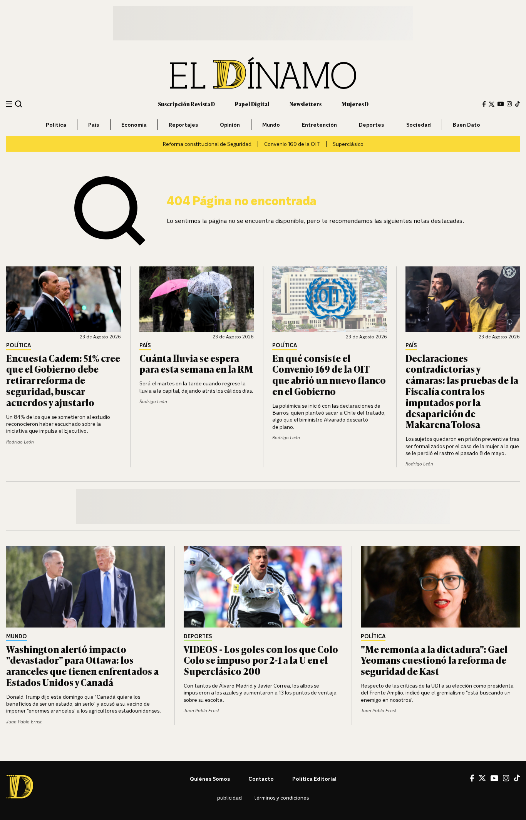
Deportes (371, 124)
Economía (134, 124)
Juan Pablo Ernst (24, 722)
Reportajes (183, 124)
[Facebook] (484, 104)
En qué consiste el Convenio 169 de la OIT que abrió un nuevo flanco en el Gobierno (329, 374)
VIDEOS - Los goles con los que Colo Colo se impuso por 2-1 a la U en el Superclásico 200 (261, 660)
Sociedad (418, 124)
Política (56, 124)
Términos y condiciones (281, 797)
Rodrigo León (20, 442)
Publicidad (229, 797)
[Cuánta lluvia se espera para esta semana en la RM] (196, 299)
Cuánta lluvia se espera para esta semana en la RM (196, 363)
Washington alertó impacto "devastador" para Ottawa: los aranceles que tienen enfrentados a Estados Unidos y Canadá (82, 665)
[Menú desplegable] (9, 104)
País (93, 124)
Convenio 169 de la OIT (292, 144)
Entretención (319, 124)
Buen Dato (466, 124)
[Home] (263, 73)
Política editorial (314, 778)
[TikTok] (517, 104)
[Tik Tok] (517, 778)
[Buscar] (18, 104)
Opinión (230, 124)
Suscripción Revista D (186, 104)
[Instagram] (509, 104)
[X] (482, 778)
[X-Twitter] (491, 104)
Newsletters (306, 104)
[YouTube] (501, 104)
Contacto (261, 778)
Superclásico (348, 144)
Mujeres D (355, 104)
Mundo (271, 124)
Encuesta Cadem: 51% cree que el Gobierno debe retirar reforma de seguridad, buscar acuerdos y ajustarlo (63, 380)
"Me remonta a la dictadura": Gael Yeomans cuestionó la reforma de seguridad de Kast (434, 660)
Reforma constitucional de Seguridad (206, 144)
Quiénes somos (210, 778)
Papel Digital (252, 104)
